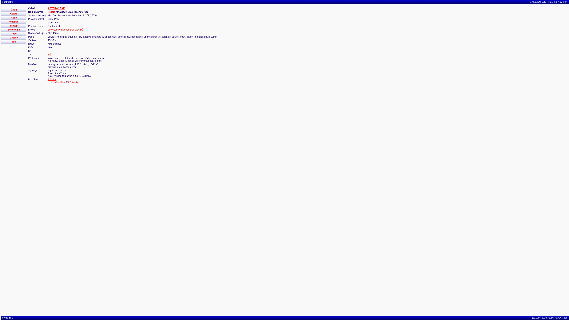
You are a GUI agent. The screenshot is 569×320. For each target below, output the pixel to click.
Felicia (51, 12)
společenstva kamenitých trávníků (65, 29)
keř (49, 54)
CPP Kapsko (73, 82)
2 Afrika (52, 79)
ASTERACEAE (56, 8)
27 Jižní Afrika (58, 82)
